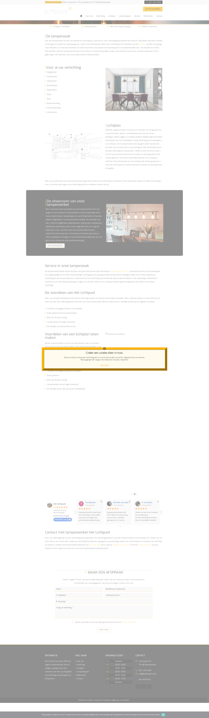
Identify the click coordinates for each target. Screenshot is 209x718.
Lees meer (104, 365)
